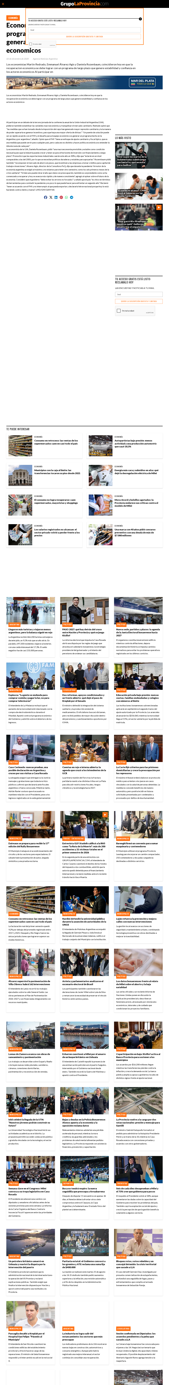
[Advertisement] (59, 110)
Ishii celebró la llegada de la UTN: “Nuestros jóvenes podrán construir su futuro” (29, 1122)
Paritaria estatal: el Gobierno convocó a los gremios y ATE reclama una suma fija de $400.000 (83, 1264)
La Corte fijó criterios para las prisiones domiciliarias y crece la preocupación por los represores (138, 770)
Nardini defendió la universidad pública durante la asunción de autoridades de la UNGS (84, 921)
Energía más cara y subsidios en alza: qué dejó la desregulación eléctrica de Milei (136, 472)
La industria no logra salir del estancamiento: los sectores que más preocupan (82, 1336)
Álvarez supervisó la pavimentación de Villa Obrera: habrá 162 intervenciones (29, 983)
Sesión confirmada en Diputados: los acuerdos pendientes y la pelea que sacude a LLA (136, 1336)
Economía (13, 18)
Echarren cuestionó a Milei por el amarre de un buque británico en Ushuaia (84, 1055)
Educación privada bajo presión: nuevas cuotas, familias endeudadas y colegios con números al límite (137, 698)
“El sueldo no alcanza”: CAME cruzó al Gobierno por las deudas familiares (131, 193)
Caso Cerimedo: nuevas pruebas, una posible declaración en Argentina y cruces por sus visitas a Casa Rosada (28, 770)
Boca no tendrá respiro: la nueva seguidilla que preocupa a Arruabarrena (83, 1190)
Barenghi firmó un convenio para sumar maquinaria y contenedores (137, 845)
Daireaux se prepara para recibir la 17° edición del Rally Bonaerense (28, 845)
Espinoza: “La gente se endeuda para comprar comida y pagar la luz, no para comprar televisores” (28, 698)
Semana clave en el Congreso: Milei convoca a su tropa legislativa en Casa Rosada (29, 1191)
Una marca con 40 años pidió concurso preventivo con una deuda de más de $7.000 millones (135, 532)
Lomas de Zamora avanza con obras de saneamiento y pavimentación (29, 1055)
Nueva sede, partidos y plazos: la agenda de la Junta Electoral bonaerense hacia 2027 (138, 632)
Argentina (14, 624)
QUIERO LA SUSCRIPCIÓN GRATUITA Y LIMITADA (139, 301)
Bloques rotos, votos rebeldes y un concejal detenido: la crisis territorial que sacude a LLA (136, 1264)
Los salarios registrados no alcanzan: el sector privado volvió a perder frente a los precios (57, 532)
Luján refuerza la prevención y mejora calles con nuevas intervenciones (136, 920)
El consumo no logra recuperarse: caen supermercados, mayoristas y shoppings (56, 501)
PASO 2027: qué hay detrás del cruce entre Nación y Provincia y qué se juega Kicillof (83, 632)
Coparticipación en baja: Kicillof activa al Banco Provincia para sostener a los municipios (138, 1057)
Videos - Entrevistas (73, 838)
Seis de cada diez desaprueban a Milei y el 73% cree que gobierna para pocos (137, 1190)
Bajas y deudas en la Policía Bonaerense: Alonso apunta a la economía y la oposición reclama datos (84, 1122)
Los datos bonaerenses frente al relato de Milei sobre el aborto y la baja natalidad (137, 984)
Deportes (68, 1183)
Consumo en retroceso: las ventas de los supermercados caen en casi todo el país (56, 442)
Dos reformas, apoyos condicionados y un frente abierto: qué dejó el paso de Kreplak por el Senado (83, 698)
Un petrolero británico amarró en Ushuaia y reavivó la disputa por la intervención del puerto (26, 1264)
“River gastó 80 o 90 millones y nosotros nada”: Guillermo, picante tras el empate (132, 224)
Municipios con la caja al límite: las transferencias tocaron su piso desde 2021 (57, 472)
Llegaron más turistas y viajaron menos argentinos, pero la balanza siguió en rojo (30, 631)
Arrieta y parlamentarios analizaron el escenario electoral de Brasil (82, 983)
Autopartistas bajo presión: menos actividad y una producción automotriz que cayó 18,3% (136, 443)
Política (67, 624)
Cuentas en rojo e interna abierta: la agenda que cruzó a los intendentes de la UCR (84, 770)
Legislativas (69, 690)
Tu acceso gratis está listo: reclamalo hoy (133, 280)
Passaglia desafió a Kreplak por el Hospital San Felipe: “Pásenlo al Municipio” (26, 1336)
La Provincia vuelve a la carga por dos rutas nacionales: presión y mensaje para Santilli (138, 1122)
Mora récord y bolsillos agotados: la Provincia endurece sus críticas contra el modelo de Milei (136, 502)
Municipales (15, 690)
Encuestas (122, 1183)
